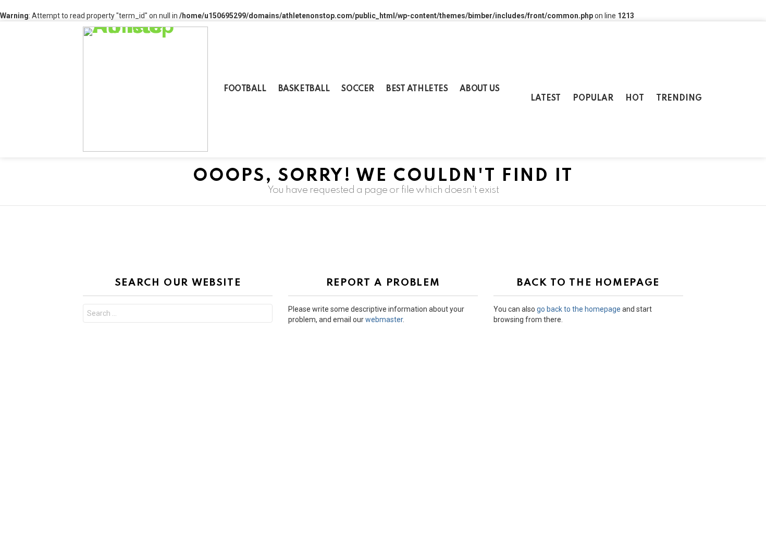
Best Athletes (417, 89)
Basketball (304, 89)
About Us (479, 89)
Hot (634, 98)
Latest (545, 98)
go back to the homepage (579, 309)
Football (245, 89)
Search (262, 314)
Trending (679, 98)
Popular (593, 98)
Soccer (357, 89)
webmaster (384, 319)
